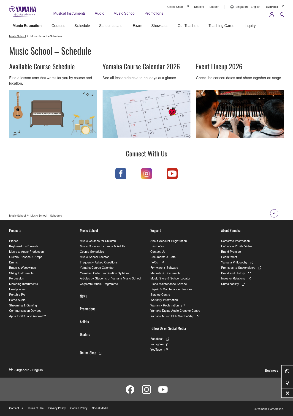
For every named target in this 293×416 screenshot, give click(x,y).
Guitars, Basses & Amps (25, 257)
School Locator (111, 26)
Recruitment (229, 257)
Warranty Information (164, 300)
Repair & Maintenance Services (171, 289)
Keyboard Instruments (23, 246)
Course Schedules (92, 251)
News (83, 296)
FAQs (154, 262)
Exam (137, 26)
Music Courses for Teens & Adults (102, 246)
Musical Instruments (69, 13)
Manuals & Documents (165, 273)
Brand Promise (231, 251)
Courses (58, 26)
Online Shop (175, 6)
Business (272, 7)
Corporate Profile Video (236, 246)
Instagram (157, 344)
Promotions (154, 13)
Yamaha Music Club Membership (172, 316)
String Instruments (21, 273)
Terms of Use (35, 408)
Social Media (100, 408)
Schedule (82, 26)
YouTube (156, 349)
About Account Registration (168, 241)
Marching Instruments (23, 284)
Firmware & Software (164, 267)
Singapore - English (248, 6)
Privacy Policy (57, 408)
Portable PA (17, 294)
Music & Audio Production (26, 251)
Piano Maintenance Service (168, 284)
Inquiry (250, 26)
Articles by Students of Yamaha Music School (110, 278)
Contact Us (157, 251)
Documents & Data (163, 257)
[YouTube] (172, 173)
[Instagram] (146, 173)
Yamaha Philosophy (234, 262)
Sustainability (230, 284)
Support (214, 6)
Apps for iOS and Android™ (27, 316)
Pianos (13, 241)
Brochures (157, 246)
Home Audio (17, 300)
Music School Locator (94, 257)
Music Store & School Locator (170, 278)
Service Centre (160, 294)
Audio (99, 13)
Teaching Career (222, 26)
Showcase (159, 26)
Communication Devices (25, 310)
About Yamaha (231, 230)
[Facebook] (120, 173)
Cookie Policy (78, 408)
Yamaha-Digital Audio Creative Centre (175, 310)
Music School (125, 13)
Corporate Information (235, 241)
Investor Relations (233, 278)
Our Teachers (188, 26)
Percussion (16, 278)
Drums (13, 262)
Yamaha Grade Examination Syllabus (104, 273)
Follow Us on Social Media (168, 328)
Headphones (17, 289)
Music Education (27, 26)
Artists (84, 321)
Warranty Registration (164, 305)
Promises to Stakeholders (238, 267)
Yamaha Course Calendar (97, 267)
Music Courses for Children (98, 241)
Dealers (199, 6)
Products (15, 230)
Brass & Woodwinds (22, 267)
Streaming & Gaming (23, 305)
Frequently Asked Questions (99, 262)
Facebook (156, 338)
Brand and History (233, 273)
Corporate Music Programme (99, 284)
